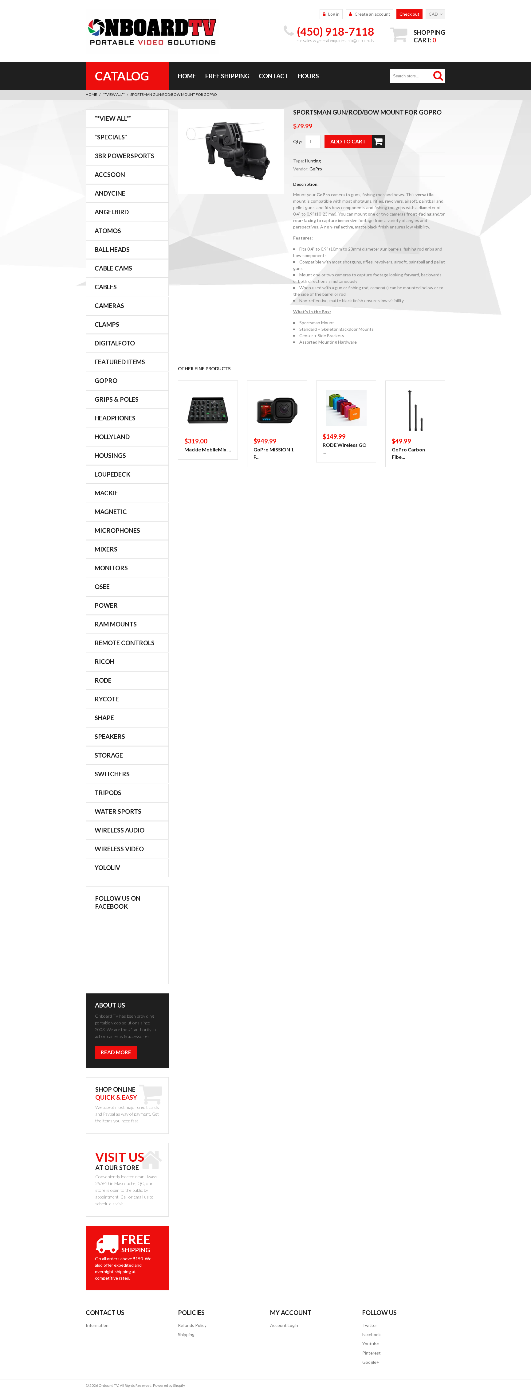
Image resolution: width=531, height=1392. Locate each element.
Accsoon (110, 174)
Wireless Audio (119, 830)
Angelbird (112, 212)
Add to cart (348, 141)
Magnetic (111, 511)
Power (106, 605)
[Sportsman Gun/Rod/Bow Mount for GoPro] (231, 112)
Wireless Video (119, 848)
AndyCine (110, 193)
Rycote (107, 699)
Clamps (107, 324)
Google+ (370, 1362)
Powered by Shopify (169, 1385)
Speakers (110, 736)
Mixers (106, 549)
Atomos (108, 230)
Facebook (371, 1334)
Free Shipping (227, 76)
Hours (308, 76)
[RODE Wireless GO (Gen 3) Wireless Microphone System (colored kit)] (346, 408)
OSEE (102, 586)
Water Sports (118, 811)
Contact (274, 76)
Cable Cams (113, 268)
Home (187, 76)
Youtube (370, 1343)
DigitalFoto (115, 343)
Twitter (369, 1325)
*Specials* (111, 137)
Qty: (297, 141)
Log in (334, 14)
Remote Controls (125, 642)
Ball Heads (112, 249)
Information (97, 1325)
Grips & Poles (117, 399)
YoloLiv (107, 867)
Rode (103, 680)
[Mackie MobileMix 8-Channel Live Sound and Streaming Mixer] (207, 410)
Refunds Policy (192, 1325)
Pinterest (371, 1352)
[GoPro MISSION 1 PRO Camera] (277, 410)
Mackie (106, 493)
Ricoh (104, 661)
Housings (110, 455)
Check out (409, 14)
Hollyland (112, 436)
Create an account (372, 14)
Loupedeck (112, 474)
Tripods (108, 792)
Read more (116, 1052)
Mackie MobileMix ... (207, 449)
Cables (106, 286)
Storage (109, 755)
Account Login (284, 1325)
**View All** (114, 94)
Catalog (122, 76)
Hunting (313, 160)
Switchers (112, 774)
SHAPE (104, 717)
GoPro (315, 168)
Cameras (109, 305)
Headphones (115, 418)
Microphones (117, 530)
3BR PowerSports (124, 155)
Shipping (186, 1334)
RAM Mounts (116, 624)
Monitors (111, 567)
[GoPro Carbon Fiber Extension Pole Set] (415, 410)
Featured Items (120, 361)
